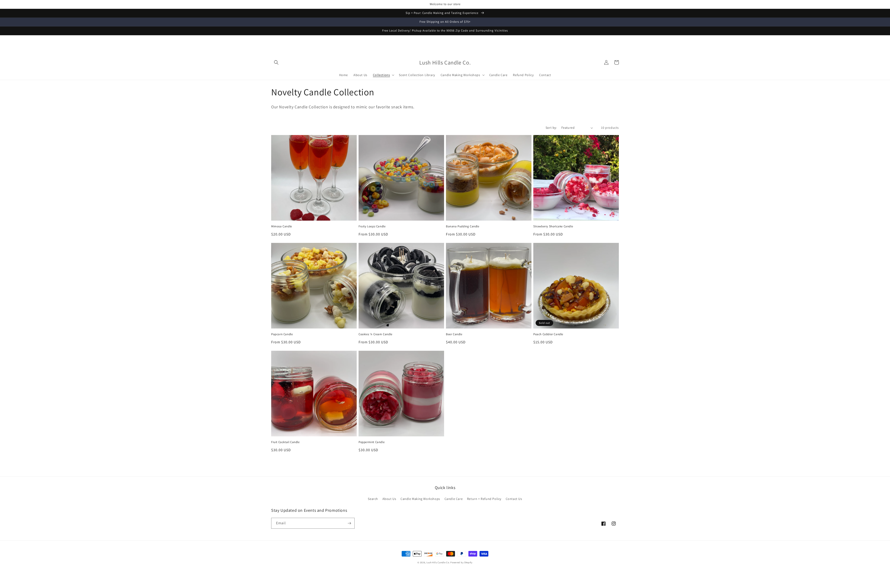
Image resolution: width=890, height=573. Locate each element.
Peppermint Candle (372, 442)
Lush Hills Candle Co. (438, 562)
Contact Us (514, 499)
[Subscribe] (349, 523)
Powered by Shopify (461, 562)
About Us (389, 499)
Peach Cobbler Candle (548, 334)
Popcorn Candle (282, 334)
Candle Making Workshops (420, 499)
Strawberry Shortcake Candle (553, 226)
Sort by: (551, 128)
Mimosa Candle (281, 226)
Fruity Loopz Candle (372, 226)
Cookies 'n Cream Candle (375, 334)
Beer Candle (454, 334)
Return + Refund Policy (484, 499)
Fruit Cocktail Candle (285, 442)
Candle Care (454, 499)
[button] (276, 62)
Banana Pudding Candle (462, 226)
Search (373, 499)
